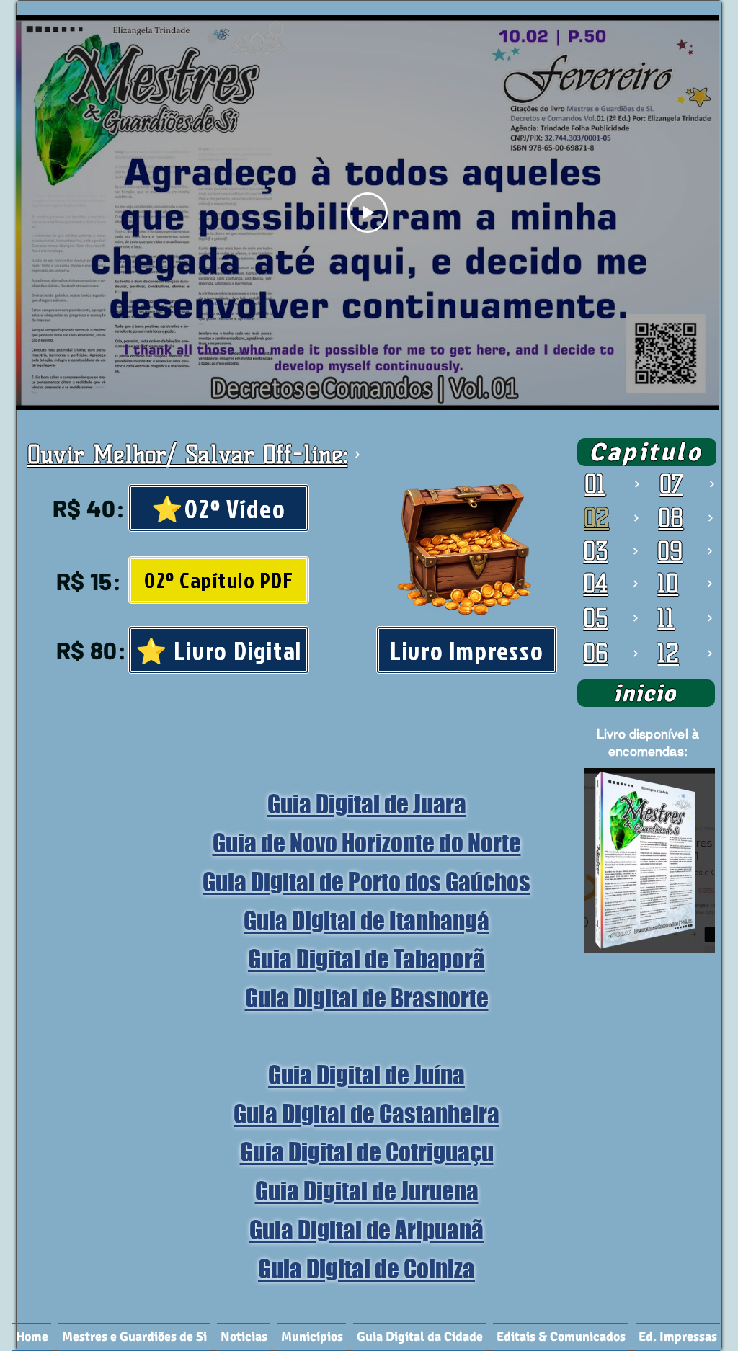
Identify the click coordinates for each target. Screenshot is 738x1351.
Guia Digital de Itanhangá (366, 920)
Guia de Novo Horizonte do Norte (367, 843)
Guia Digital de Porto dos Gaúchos (366, 882)
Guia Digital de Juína (366, 1075)
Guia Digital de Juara (366, 804)
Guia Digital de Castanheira (366, 1114)
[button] (312, 1337)
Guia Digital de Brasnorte (367, 998)
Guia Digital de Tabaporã (366, 959)
